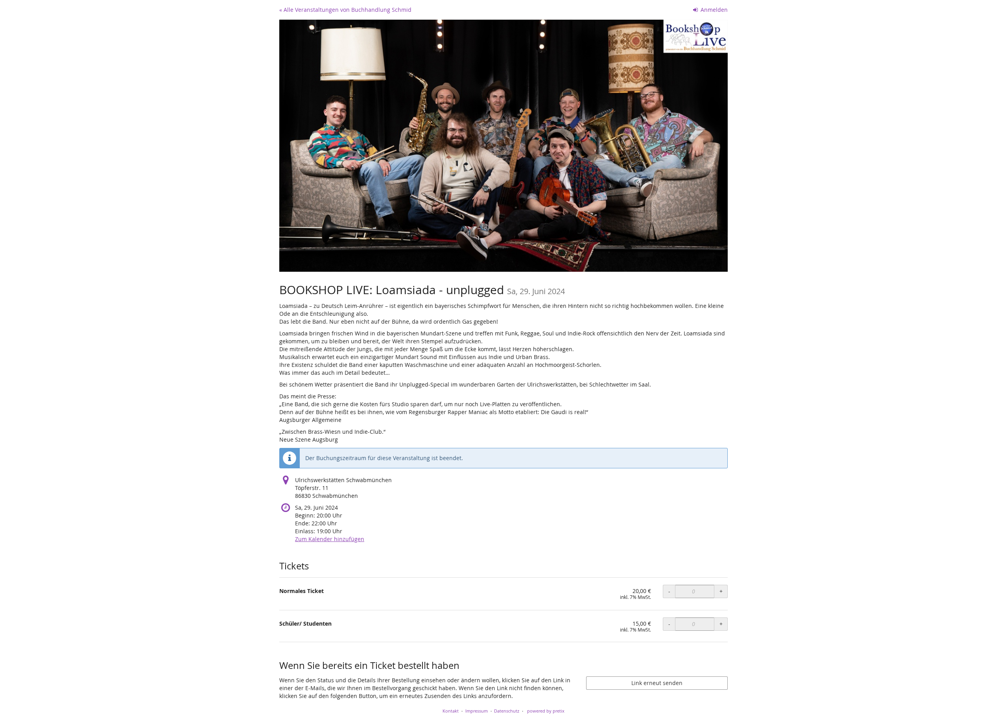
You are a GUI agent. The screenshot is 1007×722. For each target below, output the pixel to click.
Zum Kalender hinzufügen (329, 539)
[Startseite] (503, 146)
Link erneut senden (656, 683)
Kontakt (451, 711)
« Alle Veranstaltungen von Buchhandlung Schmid (345, 9)
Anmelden (713, 9)
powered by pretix (545, 711)
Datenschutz (506, 711)
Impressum (476, 711)
